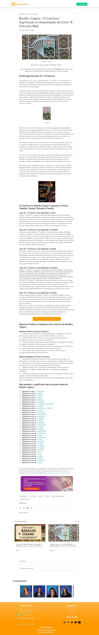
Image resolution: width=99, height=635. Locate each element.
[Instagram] (64, 622)
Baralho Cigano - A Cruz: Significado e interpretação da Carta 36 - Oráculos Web (63, 545)
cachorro (47, 496)
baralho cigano (23, 496)
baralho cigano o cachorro (58, 496)
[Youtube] (75, 622)
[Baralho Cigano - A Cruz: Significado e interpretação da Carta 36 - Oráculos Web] (63, 533)
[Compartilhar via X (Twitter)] (23, 508)
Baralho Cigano (23, 503)
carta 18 (40, 496)
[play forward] (71, 591)
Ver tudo (77, 521)
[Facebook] (68, 622)
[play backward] (22, 591)
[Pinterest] (79, 622)
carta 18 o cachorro (24, 499)
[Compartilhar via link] (31, 508)
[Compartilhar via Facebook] (20, 508)
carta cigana (33, 496)
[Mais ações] (73, 14)
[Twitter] (72, 622)
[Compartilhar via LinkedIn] (27, 508)
